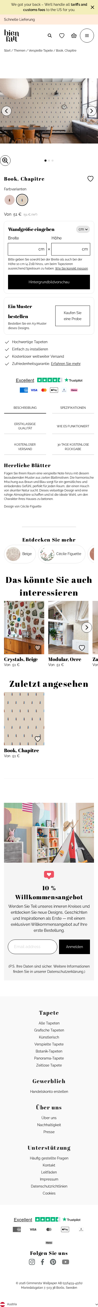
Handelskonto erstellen (49, 1092)
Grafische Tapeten (49, 1030)
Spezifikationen (73, 408)
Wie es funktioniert (73, 426)
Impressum (49, 1179)
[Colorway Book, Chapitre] (22, 200)
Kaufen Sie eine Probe (72, 316)
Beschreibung (25, 408)
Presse (49, 1132)
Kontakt (49, 1165)
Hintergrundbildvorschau (49, 282)
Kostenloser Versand (25, 447)
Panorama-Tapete (49, 1058)
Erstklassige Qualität (25, 426)
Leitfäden (49, 1172)
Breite (26, 243)
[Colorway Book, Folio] (9, 199)
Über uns (49, 1118)
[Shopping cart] (74, 36)
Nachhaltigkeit (49, 1125)
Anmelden (74, 947)
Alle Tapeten (49, 1023)
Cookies (49, 1193)
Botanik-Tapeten (49, 1051)
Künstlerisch (49, 1037)
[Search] (50, 36)
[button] (62, 36)
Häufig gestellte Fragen (49, 1158)
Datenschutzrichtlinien (49, 1186)
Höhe (70, 243)
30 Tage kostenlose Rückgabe (73, 447)
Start (7, 50)
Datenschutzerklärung (65, 972)
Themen (19, 50)
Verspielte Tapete (41, 50)
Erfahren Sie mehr (65, 364)
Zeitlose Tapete (49, 1065)
